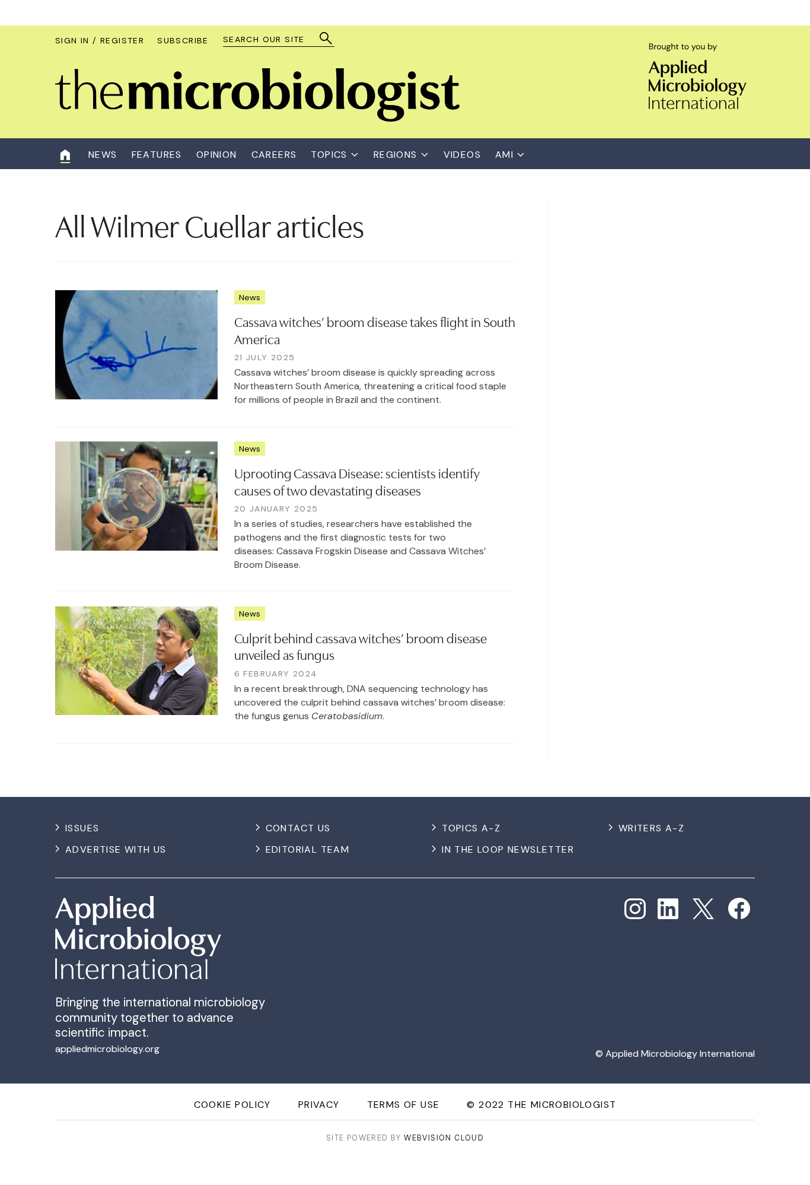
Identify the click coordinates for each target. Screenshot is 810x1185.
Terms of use (403, 1104)
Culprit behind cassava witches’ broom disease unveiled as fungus (360, 646)
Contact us (298, 828)
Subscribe (183, 40)
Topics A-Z (471, 828)
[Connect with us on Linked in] (668, 909)
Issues (82, 828)
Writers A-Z (651, 828)
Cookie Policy (232, 1104)
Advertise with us (116, 849)
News (249, 297)
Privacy (319, 1104)
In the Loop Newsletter (508, 849)
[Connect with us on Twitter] (703, 909)
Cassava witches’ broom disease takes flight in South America (374, 330)
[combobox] (273, 39)
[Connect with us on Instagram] (635, 909)
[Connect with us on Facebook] (739, 909)
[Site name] (257, 118)
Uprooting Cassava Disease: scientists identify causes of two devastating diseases (357, 481)
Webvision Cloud (444, 1138)
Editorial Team (308, 849)
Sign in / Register (99, 40)
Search (326, 38)
